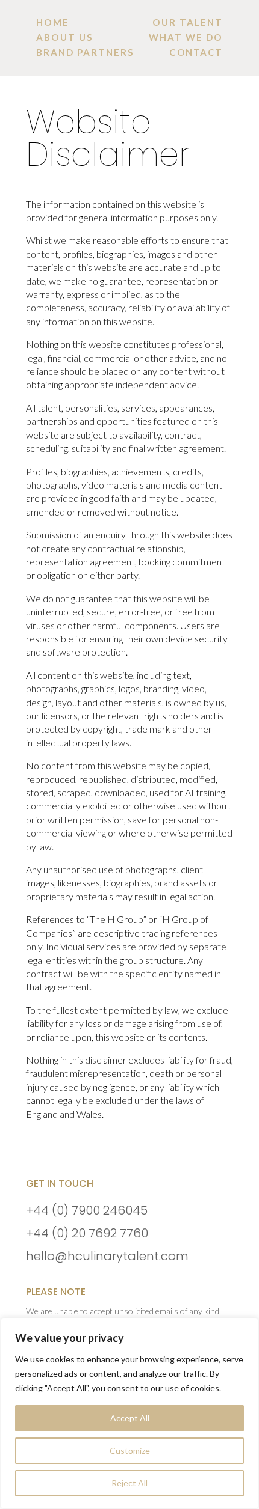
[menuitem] (52, 22)
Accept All (129, 1418)
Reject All (129, 1483)
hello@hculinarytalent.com (107, 1256)
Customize (130, 1450)
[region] (129, 1413)
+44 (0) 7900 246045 (87, 1210)
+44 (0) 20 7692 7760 (87, 1233)
